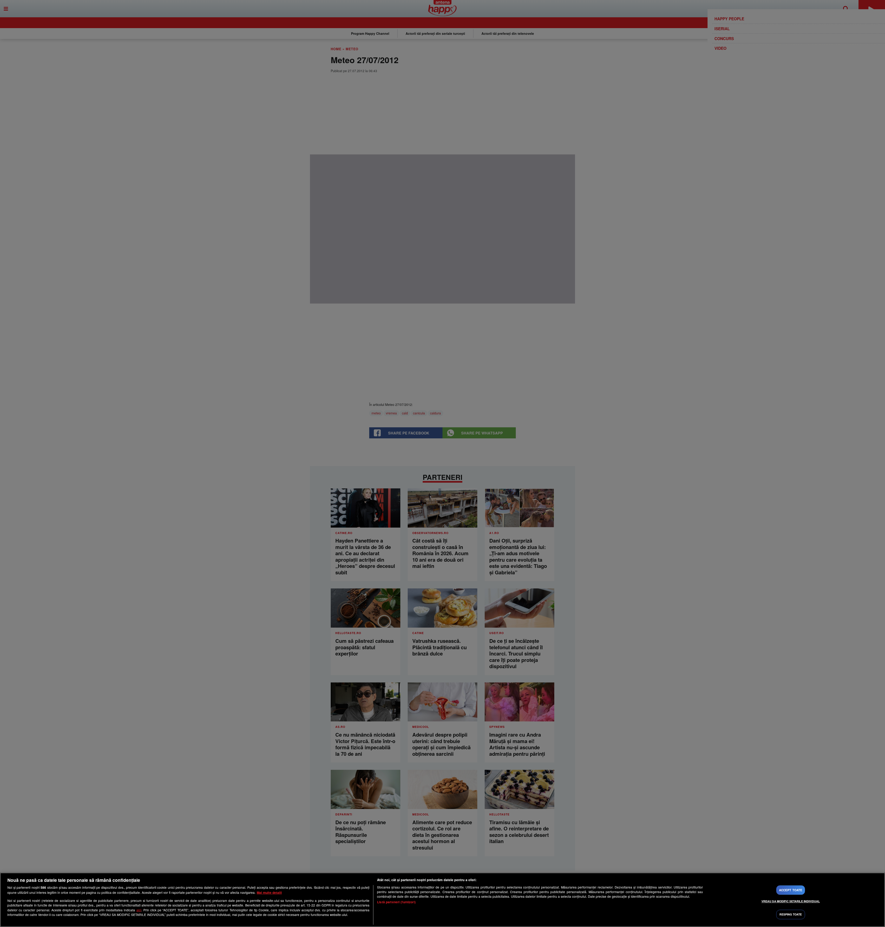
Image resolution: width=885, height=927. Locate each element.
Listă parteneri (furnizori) (396, 902)
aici (138, 910)
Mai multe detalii (269, 892)
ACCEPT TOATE (790, 890)
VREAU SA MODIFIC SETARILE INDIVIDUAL (790, 901)
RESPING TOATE (790, 914)
